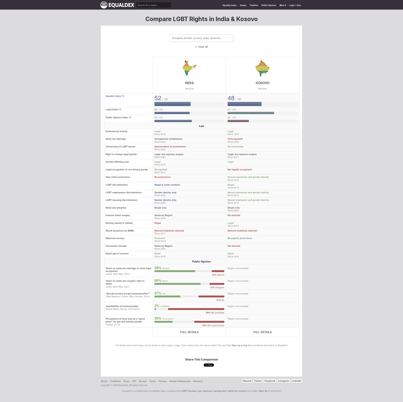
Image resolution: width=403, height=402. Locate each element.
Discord (247, 380)
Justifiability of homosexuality (122, 306)
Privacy (163, 381)
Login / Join (295, 5)
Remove (189, 88)
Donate (143, 381)
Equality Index (229, 5)
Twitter (257, 380)
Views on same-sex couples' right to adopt (125, 282)
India (189, 82)
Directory (198, 381)
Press (127, 381)
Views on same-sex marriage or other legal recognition (128, 270)
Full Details (189, 332)
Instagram (283, 380)
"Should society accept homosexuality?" (128, 293)
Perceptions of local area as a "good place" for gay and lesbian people (125, 320)
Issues (243, 5)
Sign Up (263, 390)
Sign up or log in (241, 345)
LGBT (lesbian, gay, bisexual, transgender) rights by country (213, 390)
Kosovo (263, 82)
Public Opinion (268, 5)
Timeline (254, 5)
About (104, 381)
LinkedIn (296, 380)
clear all (203, 46)
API (134, 381)
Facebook (269, 380)
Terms (152, 381)
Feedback (115, 381)
